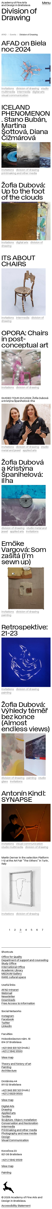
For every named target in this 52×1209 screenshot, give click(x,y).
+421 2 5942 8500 (12, 1051)
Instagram (7, 1016)
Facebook (7, 1019)
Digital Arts (38, 92)
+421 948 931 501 (11, 1048)
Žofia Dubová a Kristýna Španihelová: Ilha (22, 472)
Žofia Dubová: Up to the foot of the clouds (23, 191)
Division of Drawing (28, 35)
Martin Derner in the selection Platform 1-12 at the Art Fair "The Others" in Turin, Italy (25, 861)
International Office (13, 967)
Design (5, 1137)
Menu (46, 3)
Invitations (7, 88)
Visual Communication (14, 95)
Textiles (6, 1116)
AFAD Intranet (9, 990)
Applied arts (8, 1113)
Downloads (8, 1000)
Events (13, 35)
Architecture (9, 1071)
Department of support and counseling (24, 960)
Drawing (6, 1110)
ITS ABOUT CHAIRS (18, 261)
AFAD (3, 35)
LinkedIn (6, 1026)
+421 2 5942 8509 (11, 1160)
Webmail (6, 993)
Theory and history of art (16, 1064)
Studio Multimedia (12, 847)
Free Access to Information (18, 1003)
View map (7, 1057)
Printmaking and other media (19, 1130)
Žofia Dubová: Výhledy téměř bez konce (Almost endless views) (25, 717)
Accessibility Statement (15, 1206)
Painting (6, 615)
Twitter (5, 1023)
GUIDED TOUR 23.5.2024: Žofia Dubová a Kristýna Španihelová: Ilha (24, 399)
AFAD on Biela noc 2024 (23, 46)
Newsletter (8, 997)
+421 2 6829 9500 (12, 1094)
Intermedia (23, 92)
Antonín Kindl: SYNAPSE (23, 797)
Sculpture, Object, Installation (19, 1120)
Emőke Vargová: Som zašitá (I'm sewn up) (23, 553)
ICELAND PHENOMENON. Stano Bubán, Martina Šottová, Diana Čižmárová (25, 122)
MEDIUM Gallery (11, 974)
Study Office (8, 964)
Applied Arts (30, 450)
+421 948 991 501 (11, 1090)
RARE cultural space (13, 977)
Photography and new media (19, 1133)
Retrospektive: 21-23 (24, 630)
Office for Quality (11, 957)
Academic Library (12, 970)
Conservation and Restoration (19, 1123)
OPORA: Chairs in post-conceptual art (24, 339)
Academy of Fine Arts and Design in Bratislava (15, 4)
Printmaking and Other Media (19, 173)
